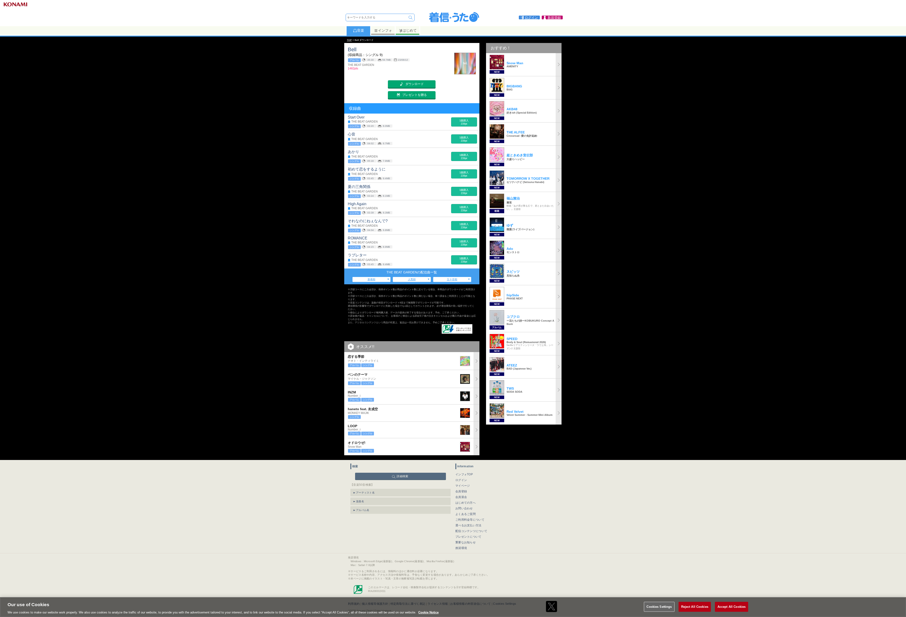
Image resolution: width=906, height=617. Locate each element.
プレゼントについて (468, 536)
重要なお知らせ (465, 542)
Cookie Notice (428, 612)
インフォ (385, 30)
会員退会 (461, 497)
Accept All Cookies (731, 606)
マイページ (462, 485)
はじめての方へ (465, 502)
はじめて (410, 30)
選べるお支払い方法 (468, 525)
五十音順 (452, 279)
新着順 (371, 279)
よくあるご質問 (465, 514)
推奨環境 (461, 548)
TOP (349, 40)
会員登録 (461, 491)
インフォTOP (464, 474)
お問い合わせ (464, 508)
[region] (453, 607)
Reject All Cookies (694, 606)
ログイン (461, 480)
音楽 (360, 30)
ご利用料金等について (469, 519)
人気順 (412, 279)
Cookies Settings (659, 606)
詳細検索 (402, 476)
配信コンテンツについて (471, 531)
